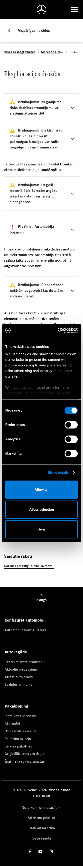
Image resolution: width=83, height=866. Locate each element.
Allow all (41, 489)
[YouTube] (40, 851)
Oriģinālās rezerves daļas (24, 753)
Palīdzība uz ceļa (18, 738)
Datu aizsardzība (41, 828)
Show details (58, 472)
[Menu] (74, 9)
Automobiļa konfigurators (25, 630)
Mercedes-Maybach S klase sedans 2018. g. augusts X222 (52, 52)
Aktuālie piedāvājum (21, 669)
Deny (41, 529)
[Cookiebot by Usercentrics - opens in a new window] (58, 330)
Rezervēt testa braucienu (25, 661)
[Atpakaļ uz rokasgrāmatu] (11, 31)
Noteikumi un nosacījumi (42, 807)
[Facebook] (30, 851)
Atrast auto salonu (19, 677)
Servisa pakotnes (18, 746)
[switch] (71, 424)
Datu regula (41, 838)
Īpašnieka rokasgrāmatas (24, 761)
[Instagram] (50, 851)
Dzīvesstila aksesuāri (21, 731)
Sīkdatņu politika (41, 817)
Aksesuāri (12, 723)
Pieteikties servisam (20, 716)
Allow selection (41, 509)
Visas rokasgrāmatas (20, 52)
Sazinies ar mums (18, 684)
